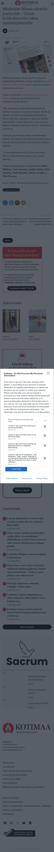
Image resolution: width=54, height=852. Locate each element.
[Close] (48, 373)
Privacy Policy (42, 478)
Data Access (27, 478)
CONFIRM (16, 469)
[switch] (44, 426)
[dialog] (27, 426)
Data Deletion (12, 478)
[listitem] (27, 420)
